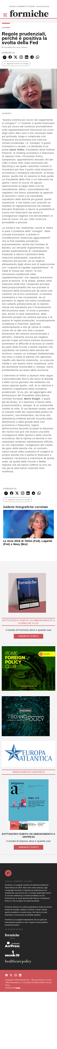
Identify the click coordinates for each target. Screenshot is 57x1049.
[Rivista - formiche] (28, 936)
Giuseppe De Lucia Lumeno (16, 47)
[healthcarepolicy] (28, 961)
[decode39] (28, 953)
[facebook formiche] (6, 975)
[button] (5, 14)
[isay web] (17, 988)
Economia (6, 27)
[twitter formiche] (11, 975)
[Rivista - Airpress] (28, 944)
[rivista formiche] (28, 805)
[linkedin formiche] (20, 975)
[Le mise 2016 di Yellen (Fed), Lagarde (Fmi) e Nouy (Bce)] (28, 524)
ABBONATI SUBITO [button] (28, 636)
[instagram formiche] (15, 975)
